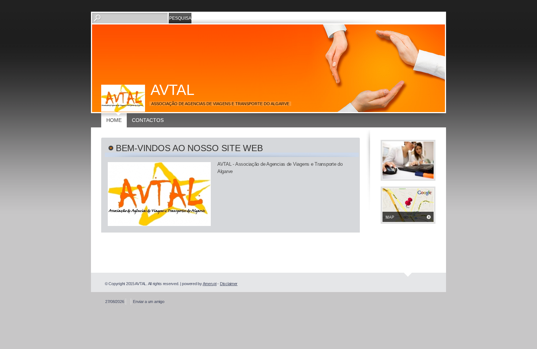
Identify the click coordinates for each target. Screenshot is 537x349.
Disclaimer (228, 283)
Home (114, 120)
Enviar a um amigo (148, 301)
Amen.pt (210, 283)
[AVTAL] (123, 98)
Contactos (148, 120)
